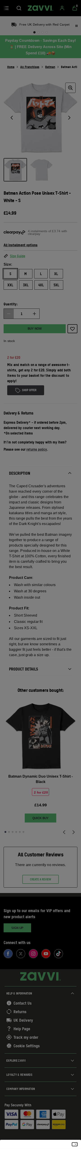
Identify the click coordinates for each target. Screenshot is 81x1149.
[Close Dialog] (74, 1144)
